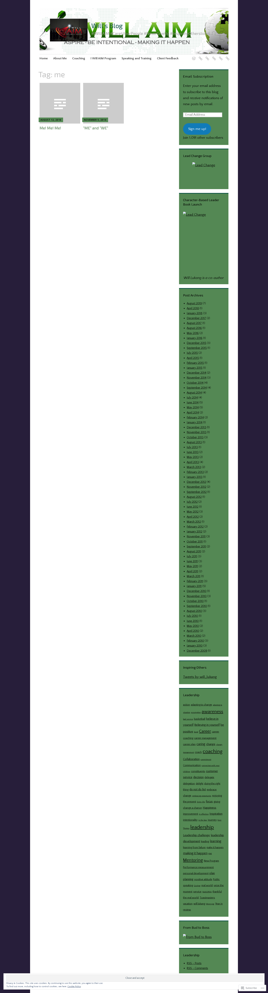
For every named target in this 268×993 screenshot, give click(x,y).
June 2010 (193, 621)
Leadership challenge (196, 835)
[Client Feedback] (226, 56)
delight (199, 783)
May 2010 (193, 626)
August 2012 (194, 497)
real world (207, 885)
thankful (217, 891)
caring (201, 744)
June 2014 (193, 402)
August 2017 (194, 323)
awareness (212, 711)
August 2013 (194, 442)
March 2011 (193, 576)
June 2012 (192, 506)
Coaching (78, 58)
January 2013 (194, 477)
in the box (202, 820)
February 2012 (195, 526)
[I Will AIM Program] (213, 56)
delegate (209, 777)
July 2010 (192, 616)
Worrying (210, 904)
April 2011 (192, 571)
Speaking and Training (137, 58)
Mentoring (193, 860)
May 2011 (192, 566)
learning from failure (194, 847)
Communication (192, 765)
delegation (189, 783)
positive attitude (203, 879)
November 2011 (196, 536)
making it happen (195, 853)
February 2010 (195, 640)
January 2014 (194, 422)
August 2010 (194, 611)
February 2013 (195, 472)
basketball (199, 719)
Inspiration (215, 813)
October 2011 (195, 541)
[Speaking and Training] (220, 56)
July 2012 (192, 501)
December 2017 (196, 318)
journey (212, 819)
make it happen (215, 847)
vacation (188, 903)
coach (198, 752)
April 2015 (193, 358)
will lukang (199, 903)
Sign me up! (197, 129)
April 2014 (193, 412)
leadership (202, 827)
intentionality (190, 819)
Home (44, 58)
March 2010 (194, 635)
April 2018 (193, 308)
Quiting (197, 886)
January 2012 (194, 531)
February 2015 (195, 363)
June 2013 (193, 452)
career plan (189, 744)
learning (215, 841)
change (210, 744)
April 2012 (193, 516)
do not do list (197, 789)
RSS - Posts (194, 963)
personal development (196, 873)
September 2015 (197, 348)
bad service (188, 719)
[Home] (193, 56)
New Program (211, 860)
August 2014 (194, 392)
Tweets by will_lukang (200, 677)
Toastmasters (207, 897)
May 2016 (193, 333)
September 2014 (197, 387)
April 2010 (193, 630)
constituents (198, 771)
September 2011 (196, 546)
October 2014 (195, 382)
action (186, 704)
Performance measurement (198, 867)
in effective (204, 814)
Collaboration (191, 759)
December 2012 (196, 482)
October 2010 (195, 601)
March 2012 (194, 521)
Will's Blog (107, 25)
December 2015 (196, 343)
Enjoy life (201, 802)
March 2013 (194, 467)
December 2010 (196, 591)
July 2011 (192, 556)
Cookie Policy (74, 986)
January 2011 (194, 586)
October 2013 (195, 437)
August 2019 (194, 303)
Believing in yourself (207, 724)
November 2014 (196, 377)
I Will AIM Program (103, 58)
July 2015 (192, 352)
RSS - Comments (197, 968)
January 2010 (195, 645)
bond (196, 732)
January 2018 (194, 313)
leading (205, 841)
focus (209, 801)
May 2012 (193, 511)
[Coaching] (206, 56)
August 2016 (194, 328)
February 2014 (195, 417)
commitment (206, 759)
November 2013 (196, 432)
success (207, 891)
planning (188, 879)
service (197, 891)
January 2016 (194, 338)
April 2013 (193, 462)
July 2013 (192, 447)
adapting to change (201, 704)
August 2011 (194, 551)
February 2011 (195, 581)
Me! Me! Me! (50, 128)
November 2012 (196, 486)
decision (198, 777)
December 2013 (196, 427)
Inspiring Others (194, 667)
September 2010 (197, 606)
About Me (60, 58)
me (210, 853)
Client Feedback (167, 58)
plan (212, 873)
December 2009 (197, 650)
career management (205, 738)
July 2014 (192, 397)
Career (205, 731)
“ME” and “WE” (95, 128)
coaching (212, 751)
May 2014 (193, 407)
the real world (191, 897)
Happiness (209, 807)
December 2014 (196, 372)
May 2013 (193, 457)
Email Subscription (198, 76)
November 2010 (197, 596)
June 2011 (192, 561)
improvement (190, 813)
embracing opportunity (201, 796)
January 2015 (194, 367)
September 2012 (197, 492)
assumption (196, 712)
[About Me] (199, 56)
